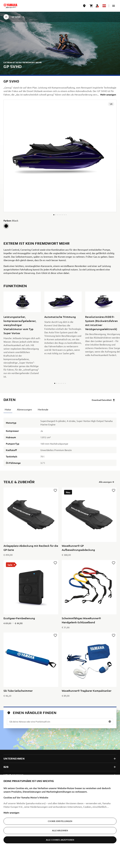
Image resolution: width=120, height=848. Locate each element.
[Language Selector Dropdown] (104, 6)
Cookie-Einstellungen (60, 821)
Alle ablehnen (60, 830)
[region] (60, 811)
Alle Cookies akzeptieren (60, 839)
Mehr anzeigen (11, 812)
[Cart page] (91, 6)
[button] (113, 6)
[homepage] (10, 5)
